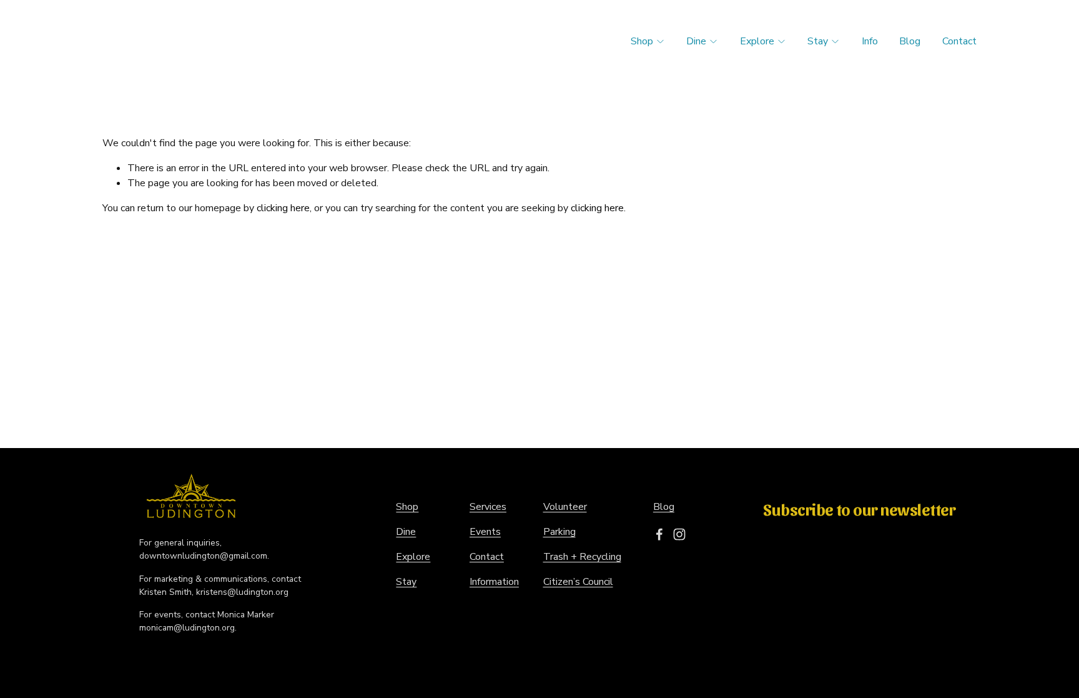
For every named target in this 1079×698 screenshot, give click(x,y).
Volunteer (565, 507)
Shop (642, 41)
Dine (696, 41)
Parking (559, 532)
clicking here (283, 208)
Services (488, 507)
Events (485, 532)
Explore (757, 41)
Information (494, 582)
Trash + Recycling (582, 557)
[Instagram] (679, 534)
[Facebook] (659, 534)
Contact (959, 41)
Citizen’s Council (578, 582)
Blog (909, 41)
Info (870, 41)
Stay (817, 41)
